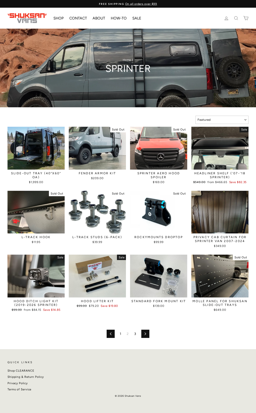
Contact (78, 18)
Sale (136, 18)
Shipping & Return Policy (25, 377)
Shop (58, 18)
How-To (119, 18)
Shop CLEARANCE (20, 370)
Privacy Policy (17, 383)
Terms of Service (19, 389)
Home (127, 60)
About (99, 18)
